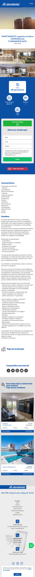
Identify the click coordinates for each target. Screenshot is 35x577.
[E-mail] (22, 370)
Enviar (18, 159)
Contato (17, 513)
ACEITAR (17, 574)
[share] (26, 370)
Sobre (17, 503)
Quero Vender (17, 509)
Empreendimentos (17, 507)
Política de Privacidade (17, 511)
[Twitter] (13, 370)
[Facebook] (8, 370)
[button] (17, 123)
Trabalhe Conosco (18, 515)
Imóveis (17, 505)
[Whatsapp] (17, 370)
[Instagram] (21, 563)
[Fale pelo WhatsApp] (31, 545)
